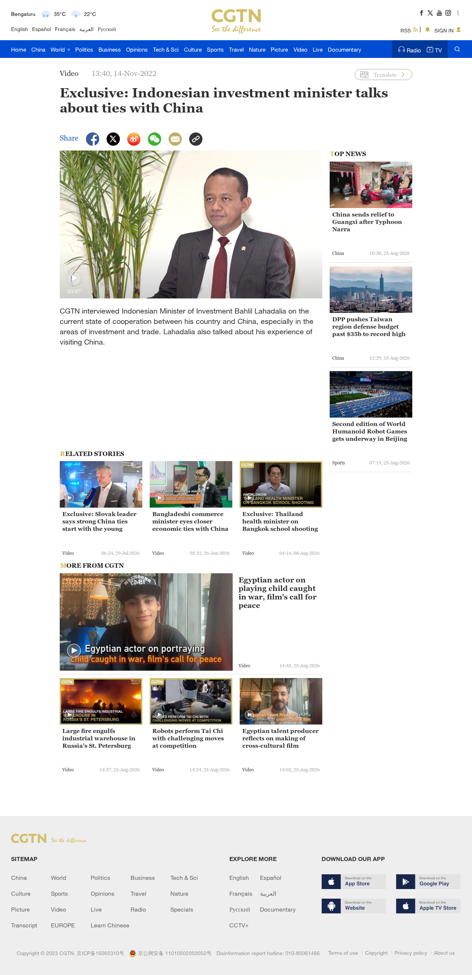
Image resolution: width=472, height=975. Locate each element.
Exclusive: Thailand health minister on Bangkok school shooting (280, 521)
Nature (257, 49)
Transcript (24, 925)
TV (438, 50)
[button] (74, 278)
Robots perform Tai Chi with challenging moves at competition (188, 738)
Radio (414, 50)
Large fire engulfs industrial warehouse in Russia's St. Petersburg (98, 738)
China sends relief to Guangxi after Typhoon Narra (367, 221)
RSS (405, 30)
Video (301, 49)
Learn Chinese (110, 925)
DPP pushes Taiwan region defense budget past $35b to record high (369, 326)
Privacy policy (411, 953)
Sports (215, 49)
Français (65, 29)
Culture (193, 49)
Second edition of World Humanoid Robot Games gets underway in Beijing (369, 431)
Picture (279, 49)
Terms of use (343, 953)
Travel (236, 49)
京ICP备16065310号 (100, 953)
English (19, 29)
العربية (86, 29)
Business (109, 49)
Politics (84, 49)
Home (18, 49)
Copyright (376, 953)
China (38, 49)
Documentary (344, 49)
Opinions (137, 49)
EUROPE (63, 925)
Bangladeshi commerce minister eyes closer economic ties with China (190, 521)
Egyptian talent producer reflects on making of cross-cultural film (280, 738)
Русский (107, 29)
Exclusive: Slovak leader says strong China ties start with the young (99, 521)
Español (41, 29)
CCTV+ (239, 925)
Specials (181, 909)
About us (444, 953)
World (58, 49)
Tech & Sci (165, 49)
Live (318, 49)
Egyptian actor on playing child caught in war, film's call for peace (277, 593)
